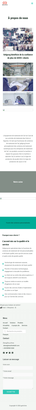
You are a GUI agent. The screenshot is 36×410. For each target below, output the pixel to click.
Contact (5, 328)
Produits (20, 323)
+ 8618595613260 (8, 348)
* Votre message (8, 378)
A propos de (15, 325)
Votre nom (6, 364)
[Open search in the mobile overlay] (14, 331)
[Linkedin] (12, 353)
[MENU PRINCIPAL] (32, 3)
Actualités (6, 325)
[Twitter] (7, 353)
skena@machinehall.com (11, 345)
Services (24, 325)
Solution (12, 323)
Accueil (5, 323)
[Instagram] (9, 353)
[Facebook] (4, 353)
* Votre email (7, 371)
